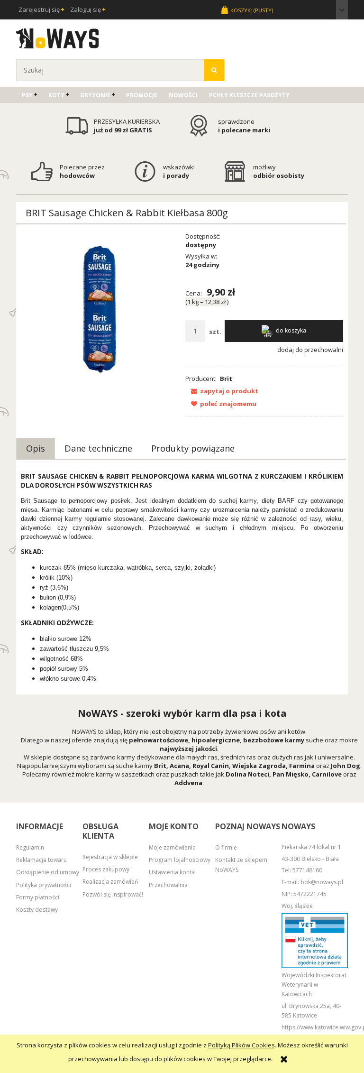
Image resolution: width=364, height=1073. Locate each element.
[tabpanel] (182, 578)
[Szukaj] (214, 70)
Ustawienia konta (172, 872)
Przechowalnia (168, 885)
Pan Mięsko (291, 774)
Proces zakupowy (105, 869)
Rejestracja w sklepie (110, 857)
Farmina (302, 765)
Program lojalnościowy (179, 860)
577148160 (307, 870)
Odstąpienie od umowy (47, 872)
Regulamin (30, 847)
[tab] (35, 448)
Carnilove (327, 774)
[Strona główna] (57, 37)
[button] (221, 391)
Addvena (188, 782)
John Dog (345, 765)
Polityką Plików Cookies (241, 1045)
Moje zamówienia (172, 847)
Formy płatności (37, 897)
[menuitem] (29, 95)
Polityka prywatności (43, 885)
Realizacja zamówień (110, 882)
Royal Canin (210, 765)
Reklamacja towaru (41, 860)
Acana (179, 765)
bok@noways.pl (321, 882)
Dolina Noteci (247, 774)
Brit (226, 378)
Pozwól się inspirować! (112, 894)
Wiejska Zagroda (259, 765)
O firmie (226, 847)
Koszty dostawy (37, 910)
